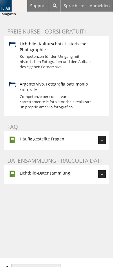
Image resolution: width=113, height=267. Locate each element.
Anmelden (100, 5)
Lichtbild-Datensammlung (45, 173)
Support (38, 5)
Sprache (72, 5)
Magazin (8, 14)
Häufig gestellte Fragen (42, 139)
